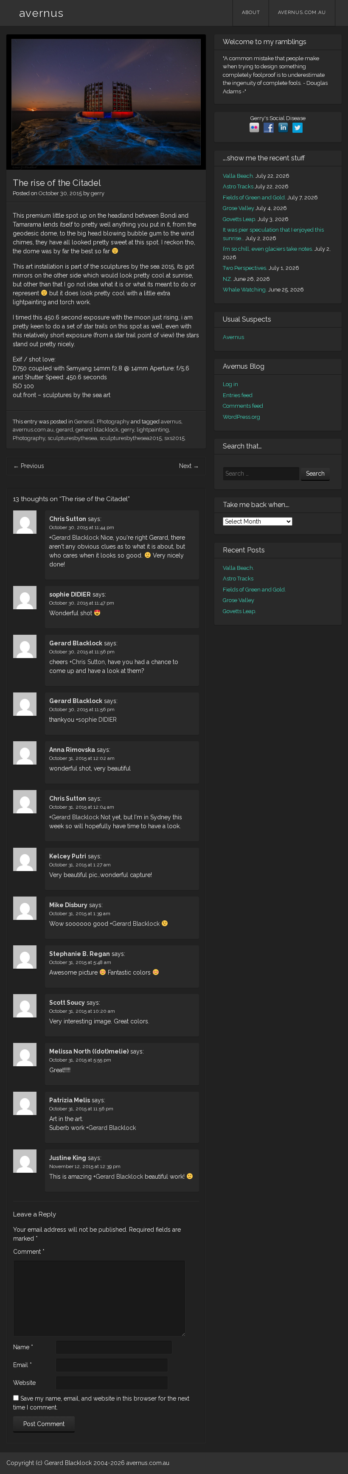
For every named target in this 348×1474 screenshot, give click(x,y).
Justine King (67, 1158)
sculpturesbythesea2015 (131, 438)
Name (23, 1347)
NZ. (227, 279)
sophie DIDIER (70, 594)
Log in (230, 384)
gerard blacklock (97, 429)
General (84, 421)
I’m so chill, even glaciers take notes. (268, 249)
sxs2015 (174, 438)
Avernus (233, 337)
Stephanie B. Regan (79, 953)
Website (24, 1382)
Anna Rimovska (72, 749)
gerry (97, 193)
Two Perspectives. (245, 268)
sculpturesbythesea (72, 438)
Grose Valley (238, 208)
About (251, 12)
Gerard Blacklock (75, 537)
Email (22, 1365)
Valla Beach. (238, 176)
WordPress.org (241, 417)
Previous (28, 465)
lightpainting (153, 429)
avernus (41, 13)
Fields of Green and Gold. (254, 197)
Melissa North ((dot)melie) (89, 1051)
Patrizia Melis (69, 1100)
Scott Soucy (67, 1002)
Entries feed (238, 395)
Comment (29, 1251)
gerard (64, 429)
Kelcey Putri (67, 856)
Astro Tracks (238, 186)
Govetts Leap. (239, 219)
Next (189, 465)
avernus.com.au (302, 12)
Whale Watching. (245, 289)
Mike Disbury (68, 905)
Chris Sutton (67, 519)
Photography (113, 421)
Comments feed (243, 406)
